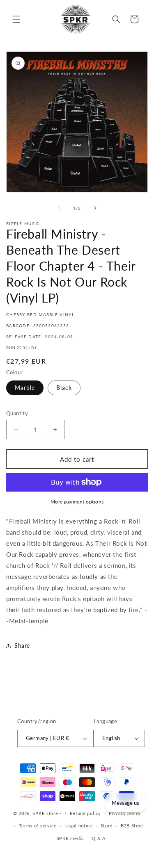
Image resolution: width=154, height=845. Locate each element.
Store (107, 825)
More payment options (77, 502)
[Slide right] (95, 208)
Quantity (17, 413)
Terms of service (38, 825)
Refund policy (85, 813)
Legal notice (78, 825)
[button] (16, 19)
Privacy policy (125, 813)
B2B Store (132, 825)
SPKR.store (45, 812)
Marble (25, 387)
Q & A (99, 838)
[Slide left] (59, 208)
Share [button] (22, 645)
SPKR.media (70, 838)
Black (64, 387)
